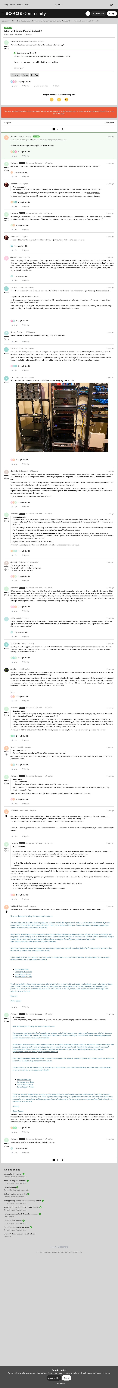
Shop (6, 4)
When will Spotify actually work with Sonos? (21, 1207)
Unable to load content (13, 1220)
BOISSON (14, 810)
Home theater (9, 1217)
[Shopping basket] (111, 4)
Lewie (12, 618)
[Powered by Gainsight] (59, 1247)
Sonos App (15, 75)
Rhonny (13, 332)
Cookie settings (57, 1252)
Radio (27, 4)
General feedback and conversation (17, 1190)
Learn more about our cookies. (99, 1373)
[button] (2, 14)
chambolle (14, 471)
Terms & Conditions (43, 1252)
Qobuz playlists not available (15, 1194)
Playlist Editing (10, 1187)
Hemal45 (13, 136)
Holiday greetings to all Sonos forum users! (21, 1214)
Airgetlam (13, 669)
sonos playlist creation (13, 1174)
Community (6, 21)
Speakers (7, 1237)
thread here (22, 193)
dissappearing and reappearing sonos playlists (22, 1200)
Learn (12, 4)
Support (20, 4)
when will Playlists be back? (15, 1180)
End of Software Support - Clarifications (19, 1234)
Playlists (25, 75)
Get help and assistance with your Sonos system (30, 21)
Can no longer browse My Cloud (16, 1227)
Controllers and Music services (61, 21)
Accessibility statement (73, 1252)
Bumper (13, 183)
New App (34, 75)
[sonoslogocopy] (59, 4)
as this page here (93, 193)
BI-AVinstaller (15, 643)
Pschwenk (14, 41)
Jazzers (13, 257)
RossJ (12, 747)
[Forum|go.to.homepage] (26, 13)
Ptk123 (13, 287)
